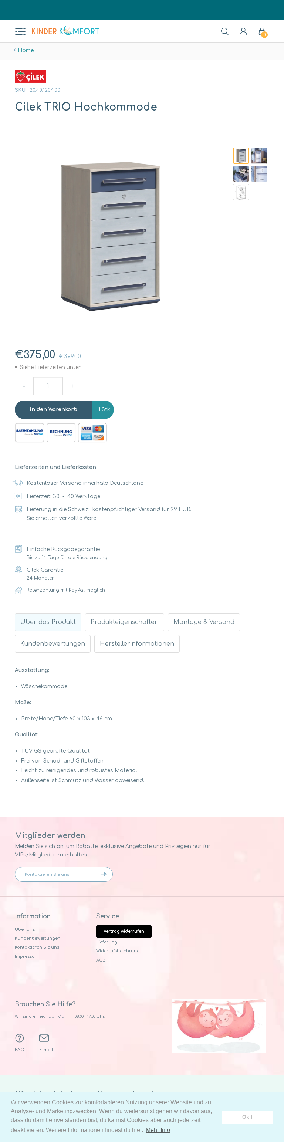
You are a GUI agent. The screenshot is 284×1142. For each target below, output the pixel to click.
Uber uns (25, 929)
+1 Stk (103, 409)
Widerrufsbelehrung (118, 951)
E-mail (46, 1049)
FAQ (19, 1049)
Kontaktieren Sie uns (37, 947)
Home (26, 50)
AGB (100, 960)
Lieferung (106, 942)
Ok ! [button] (247, 1117)
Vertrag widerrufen (124, 931)
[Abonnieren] (105, 874)
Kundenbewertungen (38, 938)
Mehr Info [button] (158, 1130)
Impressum (27, 956)
